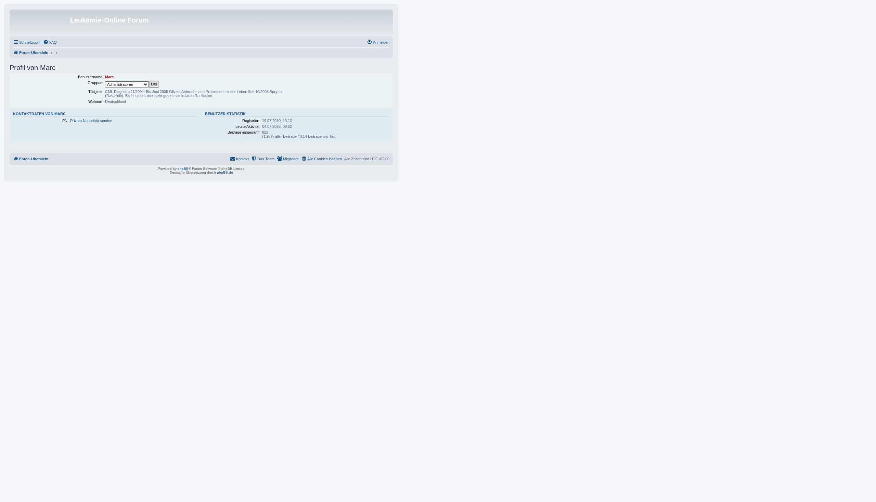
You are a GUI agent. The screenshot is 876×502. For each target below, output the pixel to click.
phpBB (183, 169)
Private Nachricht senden (91, 121)
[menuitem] (50, 42)
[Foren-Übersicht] (40, 22)
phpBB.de (225, 172)
